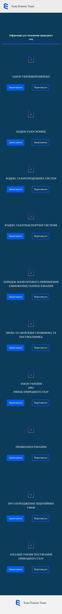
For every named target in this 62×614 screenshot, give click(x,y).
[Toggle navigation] (44, 6)
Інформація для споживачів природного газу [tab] (31, 37)
